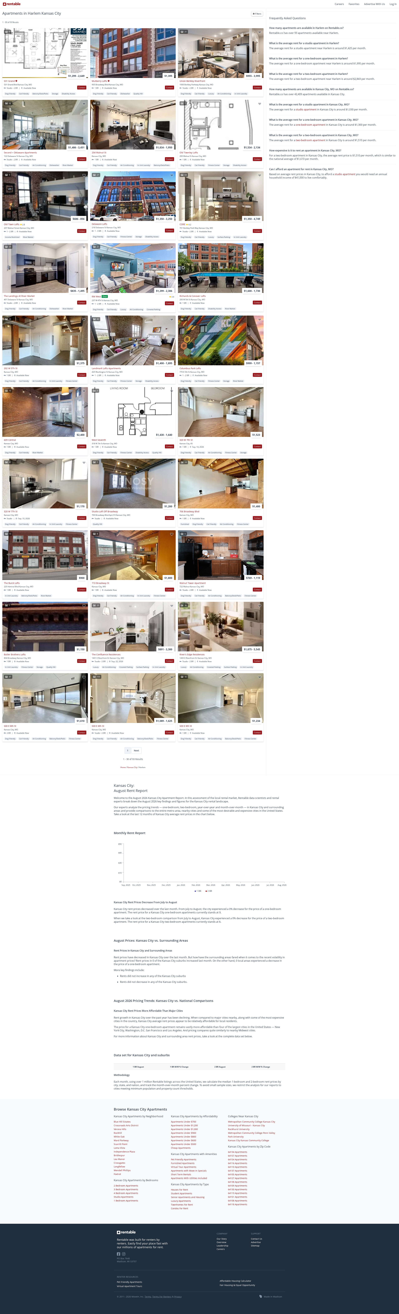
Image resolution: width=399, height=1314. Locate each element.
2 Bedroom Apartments (126, 1185)
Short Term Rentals (181, 1174)
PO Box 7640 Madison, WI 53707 (127, 1260)
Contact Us (256, 1238)
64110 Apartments (237, 1166)
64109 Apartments (237, 1185)
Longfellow (119, 1166)
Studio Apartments (123, 1196)
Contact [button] (81, 87)
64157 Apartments (237, 1155)
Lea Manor (119, 1159)
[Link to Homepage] (12, 4)
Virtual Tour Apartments (183, 1166)
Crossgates (119, 1162)
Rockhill (118, 1132)
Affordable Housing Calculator (235, 1280)
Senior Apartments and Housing (187, 1197)
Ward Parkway (121, 1140)
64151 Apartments (237, 1196)
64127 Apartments (237, 1178)
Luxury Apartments (181, 1200)
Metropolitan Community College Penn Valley (251, 1132)
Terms (148, 1296)
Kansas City (132, 767)
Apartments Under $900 (183, 1132)
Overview (221, 1242)
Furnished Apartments (183, 1163)
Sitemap (255, 1245)
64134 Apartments (237, 1151)
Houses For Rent (179, 1189)
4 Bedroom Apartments (126, 1193)
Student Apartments (181, 1193)
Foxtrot (117, 1174)
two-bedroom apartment (310, 140)
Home (123, 767)
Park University (236, 1136)
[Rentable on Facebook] (119, 1255)
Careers (339, 4)
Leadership (222, 1245)
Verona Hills (120, 1129)
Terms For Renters (161, 1296)
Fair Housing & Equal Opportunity (237, 1285)
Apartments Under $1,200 (184, 1125)
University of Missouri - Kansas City (246, 1125)
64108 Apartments (237, 1200)
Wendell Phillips (122, 1170)
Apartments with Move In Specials (189, 1170)
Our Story (222, 1238)
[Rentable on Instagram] (124, 1255)
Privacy (178, 1296)
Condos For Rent (179, 1208)
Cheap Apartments (181, 1147)
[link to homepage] (165, 1232)
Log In (393, 4)
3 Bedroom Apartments (126, 1189)
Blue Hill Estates (122, 1121)
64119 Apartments (237, 1193)
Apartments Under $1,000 (184, 1129)
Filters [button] (258, 13)
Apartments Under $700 (183, 1121)
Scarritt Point (120, 1144)
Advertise (256, 1242)
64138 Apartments (237, 1181)
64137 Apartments (237, 1170)
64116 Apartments (237, 1163)
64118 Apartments (237, 1204)
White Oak (119, 1136)
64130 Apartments (237, 1189)
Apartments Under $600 (183, 1140)
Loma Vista (119, 1147)
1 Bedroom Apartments (126, 1200)
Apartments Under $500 (183, 1144)
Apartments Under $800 (183, 1136)
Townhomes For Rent (182, 1204)
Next (136, 750)
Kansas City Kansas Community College (248, 1140)
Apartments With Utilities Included (189, 1178)
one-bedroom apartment (310, 124)
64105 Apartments (237, 1174)
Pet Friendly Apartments (183, 1159)
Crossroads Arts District (126, 1125)
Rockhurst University (239, 1129)
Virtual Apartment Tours (129, 1286)
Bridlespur (119, 1155)
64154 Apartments (237, 1159)
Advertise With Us (374, 4)
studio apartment (306, 109)
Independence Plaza (124, 1151)
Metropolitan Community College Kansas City (251, 1121)
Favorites (354, 4)
